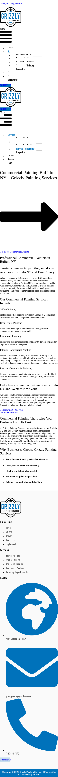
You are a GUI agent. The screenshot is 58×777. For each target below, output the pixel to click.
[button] (6, 36)
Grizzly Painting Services (11, 3)
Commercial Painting (25, 148)
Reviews (11, 159)
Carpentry (20, 69)
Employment (13, 79)
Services (11, 134)
